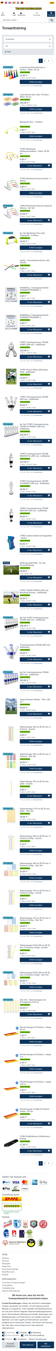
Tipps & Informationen (11, 1291)
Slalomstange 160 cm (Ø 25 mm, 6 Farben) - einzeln (35, 728)
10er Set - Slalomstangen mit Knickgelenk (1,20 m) (33, 1001)
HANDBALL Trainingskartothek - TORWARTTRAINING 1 (34, 289)
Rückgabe (6, 1263)
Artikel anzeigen (35, 82)
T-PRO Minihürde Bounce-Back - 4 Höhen (35, 180)
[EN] (6, 3)
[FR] (10, 3)
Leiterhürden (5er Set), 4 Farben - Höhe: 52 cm (35, 96)
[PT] (22, 3)
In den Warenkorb (34, 166)
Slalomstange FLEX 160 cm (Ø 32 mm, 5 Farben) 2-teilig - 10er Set (35, 974)
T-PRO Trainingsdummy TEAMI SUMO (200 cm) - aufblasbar (34, 343)
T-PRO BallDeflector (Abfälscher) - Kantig (35, 1137)
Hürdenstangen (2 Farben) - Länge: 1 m (36, 1055)
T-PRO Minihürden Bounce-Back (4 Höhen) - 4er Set (36, 207)
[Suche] (51, 20)
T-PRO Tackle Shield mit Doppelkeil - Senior (36, 537)
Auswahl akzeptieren (10, 1345)
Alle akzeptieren (46, 1345)
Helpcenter (6, 1266)
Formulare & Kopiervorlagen (13, 1282)
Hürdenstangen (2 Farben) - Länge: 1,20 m (36, 1083)
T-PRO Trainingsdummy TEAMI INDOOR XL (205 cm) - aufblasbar (35, 455)
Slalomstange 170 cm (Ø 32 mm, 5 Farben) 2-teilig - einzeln (35, 892)
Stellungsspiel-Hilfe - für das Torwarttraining (33, 564)
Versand (5, 1261)
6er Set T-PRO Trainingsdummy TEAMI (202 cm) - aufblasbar (34, 619)
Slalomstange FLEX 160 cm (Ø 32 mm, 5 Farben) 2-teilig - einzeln (35, 946)
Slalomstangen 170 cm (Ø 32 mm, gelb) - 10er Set (35, 810)
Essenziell (10, 1332)
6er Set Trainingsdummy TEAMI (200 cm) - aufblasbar (34, 673)
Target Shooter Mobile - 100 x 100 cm (35, 700)
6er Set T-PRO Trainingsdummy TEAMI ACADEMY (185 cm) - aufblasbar (34, 426)
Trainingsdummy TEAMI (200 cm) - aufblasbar (35, 646)
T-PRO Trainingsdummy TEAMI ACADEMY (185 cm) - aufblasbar (34, 482)
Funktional (22, 1339)
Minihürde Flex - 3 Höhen (31, 122)
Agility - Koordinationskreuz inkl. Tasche (35, 261)
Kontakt (5, 1274)
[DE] (2, 3)
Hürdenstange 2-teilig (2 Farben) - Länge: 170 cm (35, 1110)
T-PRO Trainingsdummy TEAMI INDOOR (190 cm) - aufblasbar (34, 509)
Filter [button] (9, 52)
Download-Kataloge (10, 1269)
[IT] (14, 3)
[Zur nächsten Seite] (52, 61)
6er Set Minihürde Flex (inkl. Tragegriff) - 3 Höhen (32, 234)
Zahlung (5, 1258)
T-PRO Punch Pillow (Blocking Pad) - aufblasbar (34, 371)
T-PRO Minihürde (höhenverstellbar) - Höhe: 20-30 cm (34, 151)
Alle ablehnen (28, 1345)
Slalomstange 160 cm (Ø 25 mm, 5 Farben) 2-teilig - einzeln (35, 837)
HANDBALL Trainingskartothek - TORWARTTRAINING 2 (34, 316)
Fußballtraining (8, 1288)
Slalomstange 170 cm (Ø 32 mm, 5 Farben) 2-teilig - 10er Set (35, 919)
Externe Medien (12, 1335)
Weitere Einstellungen (38, 1339)
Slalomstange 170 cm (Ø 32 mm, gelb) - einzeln (34, 782)
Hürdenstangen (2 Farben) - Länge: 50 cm (36, 1028)
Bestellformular (8, 1272)
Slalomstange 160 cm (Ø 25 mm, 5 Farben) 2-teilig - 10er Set (35, 864)
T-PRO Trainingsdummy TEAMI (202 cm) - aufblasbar (34, 398)
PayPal (9, 1339)
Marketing (37, 1332)
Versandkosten (38, 85)
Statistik (23, 1332)
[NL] (18, 3)
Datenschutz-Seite (28, 1325)
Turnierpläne (7, 1285)
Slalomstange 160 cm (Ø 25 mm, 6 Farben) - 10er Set (35, 755)
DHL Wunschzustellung (34, 1335)
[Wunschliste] (36, 14)
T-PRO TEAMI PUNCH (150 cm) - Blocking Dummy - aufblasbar (34, 591)
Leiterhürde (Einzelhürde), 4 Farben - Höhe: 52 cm (32, 68)
